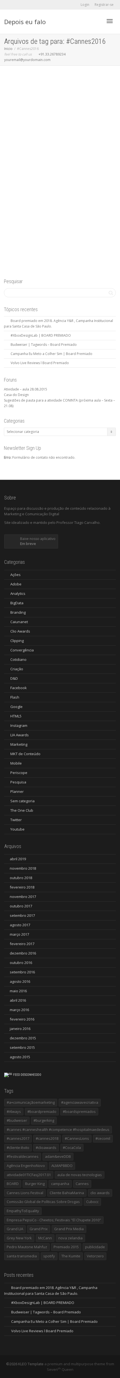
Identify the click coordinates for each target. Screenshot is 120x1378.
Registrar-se (104, 4)
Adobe (15, 584)
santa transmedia (22, 1255)
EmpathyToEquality (23, 1210)
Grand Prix (39, 1228)
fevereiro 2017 (22, 943)
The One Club (21, 810)
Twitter (16, 819)
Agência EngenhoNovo (26, 1165)
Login (85, 4)
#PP (55, 187)
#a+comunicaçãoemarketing (31, 1102)
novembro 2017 (23, 896)
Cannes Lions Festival (25, 1192)
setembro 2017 (22, 915)
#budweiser (17, 1120)
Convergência (22, 650)
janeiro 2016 (20, 1028)
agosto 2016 (20, 981)
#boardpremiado (41, 1111)
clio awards (100, 1192)
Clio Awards (20, 631)
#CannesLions (77, 1138)
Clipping (17, 640)
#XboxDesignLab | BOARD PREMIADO (41, 335)
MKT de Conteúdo (25, 753)
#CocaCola (72, 1147)
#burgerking (43, 1120)
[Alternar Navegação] (110, 21)
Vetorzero (95, 1255)
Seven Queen (60, 1369)
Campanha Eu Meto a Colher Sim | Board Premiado (51, 353)
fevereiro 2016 (22, 1019)
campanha (60, 1183)
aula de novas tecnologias (79, 1174)
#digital (36, 187)
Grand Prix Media (69, 1228)
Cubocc (92, 1201)
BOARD (13, 1183)
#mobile (43, 187)
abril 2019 (18, 858)
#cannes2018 (47, 1138)
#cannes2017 (18, 1138)
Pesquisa (18, 782)
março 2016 (19, 1009)
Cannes (82, 1183)
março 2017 (19, 934)
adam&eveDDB (58, 1156)
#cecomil (102, 1138)
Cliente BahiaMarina (67, 1192)
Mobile (56, 183)
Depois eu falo (25, 21)
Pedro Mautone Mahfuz (27, 1246)
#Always (14, 1111)
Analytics (78, 181)
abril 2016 (18, 1000)
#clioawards (46, 1147)
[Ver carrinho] (95, 20)
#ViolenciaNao (63, 187)
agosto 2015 (20, 1056)
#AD (73, 183)
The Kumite (70, 1255)
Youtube (17, 829)
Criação (50, 183)
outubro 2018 (21, 877)
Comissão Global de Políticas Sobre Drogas (43, 1201)
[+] (60, 143)
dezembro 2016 (23, 953)
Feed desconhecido (27, 1075)
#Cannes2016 (81, 183)
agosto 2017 (20, 924)
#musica (50, 187)
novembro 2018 (23, 868)
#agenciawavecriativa (79, 1102)
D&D (14, 678)
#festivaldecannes (23, 1156)
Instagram (18, 725)
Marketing (18, 744)
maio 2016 (18, 990)
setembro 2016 (22, 972)
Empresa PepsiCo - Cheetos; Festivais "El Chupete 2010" (54, 1219)
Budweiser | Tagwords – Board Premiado (44, 344)
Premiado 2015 (66, 1246)
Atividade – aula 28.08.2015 (25, 389)
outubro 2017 (21, 906)
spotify (49, 1255)
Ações (72, 181)
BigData (36, 183)
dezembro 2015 (23, 1038)
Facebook (18, 687)
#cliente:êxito (18, 1147)
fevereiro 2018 (22, 887)
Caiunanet (19, 621)
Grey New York (19, 1237)
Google (16, 706)
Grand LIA (15, 1228)
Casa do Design (16, 394)
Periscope (18, 772)
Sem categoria (65, 183)
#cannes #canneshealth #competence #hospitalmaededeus (58, 1129)
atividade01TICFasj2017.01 (29, 1174)
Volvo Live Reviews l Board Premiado (40, 363)
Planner (17, 791)
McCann (45, 1237)
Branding (43, 183)
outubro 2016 (21, 962)
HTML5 (15, 716)
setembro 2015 (22, 1047)
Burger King (35, 1183)
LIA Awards (19, 734)
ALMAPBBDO (62, 1165)
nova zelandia (70, 1237)
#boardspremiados (79, 1111)
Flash (14, 697)
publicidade (73, 187)
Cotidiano (18, 659)
